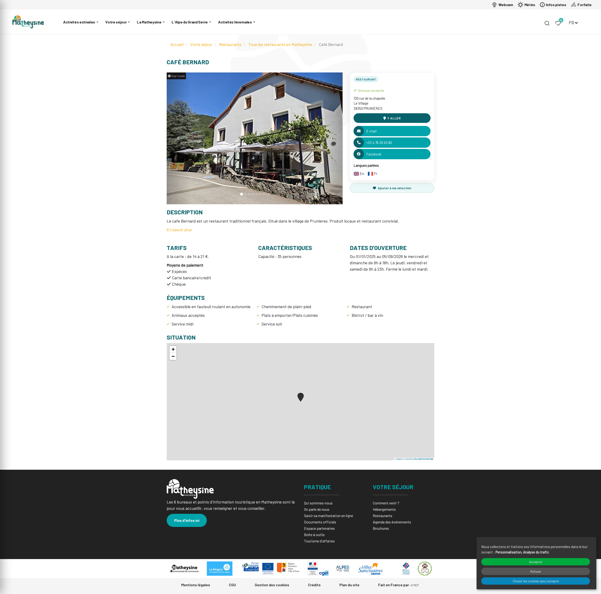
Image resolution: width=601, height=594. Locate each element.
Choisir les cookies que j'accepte (536, 581)
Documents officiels (320, 522)
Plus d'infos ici (186, 520)
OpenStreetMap (411, 459)
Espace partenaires (319, 528)
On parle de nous (316, 509)
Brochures (381, 528)
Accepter (535, 562)
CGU (232, 585)
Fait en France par (394, 585)
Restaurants (230, 44)
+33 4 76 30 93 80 (379, 142)
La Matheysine (149, 22)
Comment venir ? (386, 503)
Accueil (176, 44)
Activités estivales (79, 22)
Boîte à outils (314, 534)
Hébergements (384, 509)
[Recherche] (547, 23)
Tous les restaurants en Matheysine (280, 44)
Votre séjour (116, 22)
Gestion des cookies (272, 585)
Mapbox (400, 459)
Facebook (373, 154)
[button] (178, 138)
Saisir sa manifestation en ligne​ (328, 515)
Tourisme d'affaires (319, 541)
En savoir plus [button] (179, 229)
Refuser (535, 571)
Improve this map (425, 459)
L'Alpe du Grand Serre (190, 22)
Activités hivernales (235, 22)
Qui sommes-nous (318, 503)
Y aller (394, 118)
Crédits (314, 585)
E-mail (371, 131)
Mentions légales (195, 585)
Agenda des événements (392, 522)
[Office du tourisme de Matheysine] (28, 22)
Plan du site (349, 585)
